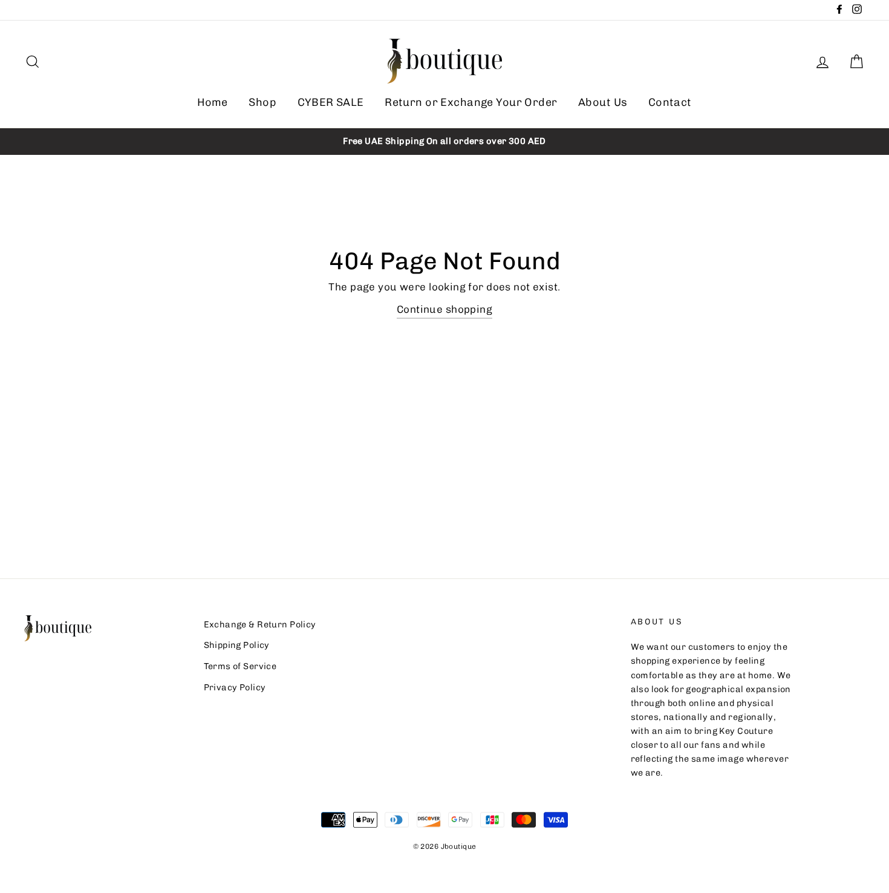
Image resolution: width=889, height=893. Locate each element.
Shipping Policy (237, 644)
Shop (262, 102)
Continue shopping (444, 309)
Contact (670, 102)
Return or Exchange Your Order (471, 102)
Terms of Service (240, 666)
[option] (444, 141)
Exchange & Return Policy (260, 624)
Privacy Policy (235, 687)
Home (212, 102)
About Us (602, 102)
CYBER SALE (331, 102)
